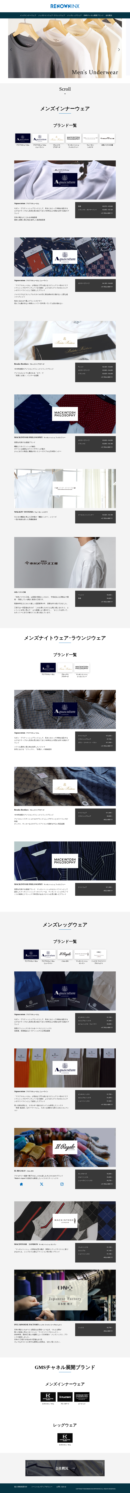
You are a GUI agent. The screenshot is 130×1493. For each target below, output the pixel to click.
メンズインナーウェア (28, 15)
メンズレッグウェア (74, 15)
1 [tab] (62, 80)
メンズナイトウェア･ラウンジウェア (51, 15)
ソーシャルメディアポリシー (41, 1486)
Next (119, 49)
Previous (11, 49)
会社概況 (109, 15)
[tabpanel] (65, 48)
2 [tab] (65, 80)
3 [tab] (68, 80)
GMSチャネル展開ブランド (94, 15)
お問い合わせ (61, 1486)
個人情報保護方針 (20, 1486)
